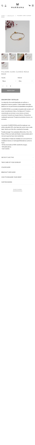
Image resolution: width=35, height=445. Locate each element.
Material (20, 77)
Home (3, 15)
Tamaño (3, 77)
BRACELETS (11, 15)
